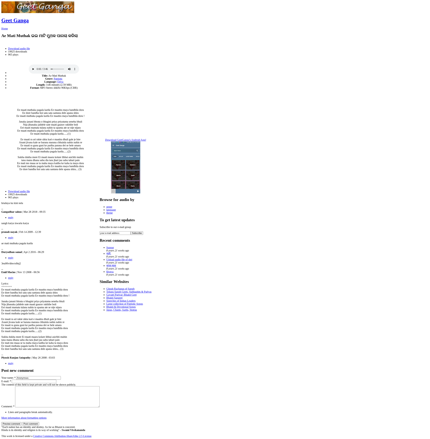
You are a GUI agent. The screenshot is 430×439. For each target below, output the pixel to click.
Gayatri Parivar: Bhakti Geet (121, 294)
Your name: (8, 377)
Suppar (110, 247)
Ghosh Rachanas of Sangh (120, 288)
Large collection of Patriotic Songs (124, 303)
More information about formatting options (24, 417)
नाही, (108, 253)
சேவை (110, 271)
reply (10, 217)
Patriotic (58, 78)
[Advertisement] (50, 97)
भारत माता (111, 265)
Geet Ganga (15, 20)
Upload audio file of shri (119, 259)
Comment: (7, 406)
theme (109, 212)
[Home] (37, 12)
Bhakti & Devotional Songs (121, 306)
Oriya (60, 81)
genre (109, 206)
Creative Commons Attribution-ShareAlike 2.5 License (62, 436)
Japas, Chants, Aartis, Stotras (121, 309)
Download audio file (19, 48)
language (111, 209)
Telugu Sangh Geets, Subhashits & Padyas (129, 291)
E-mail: (6, 381)
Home (4, 28)
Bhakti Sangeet (114, 297)
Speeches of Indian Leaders (121, 300)
